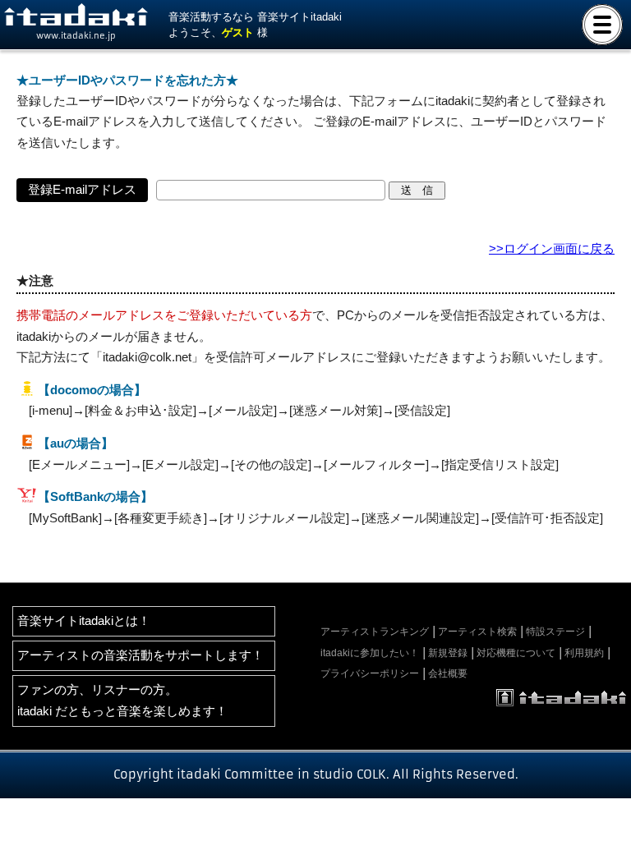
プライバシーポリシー (369, 673)
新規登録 (447, 653)
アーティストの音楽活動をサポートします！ (140, 655)
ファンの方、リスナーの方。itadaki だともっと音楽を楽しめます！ (122, 700)
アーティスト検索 (477, 631)
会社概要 (447, 673)
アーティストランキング (374, 631)
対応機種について (516, 653)
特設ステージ (555, 631)
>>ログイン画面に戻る (552, 248)
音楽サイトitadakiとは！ (83, 620)
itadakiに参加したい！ (369, 653)
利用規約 (584, 653)
